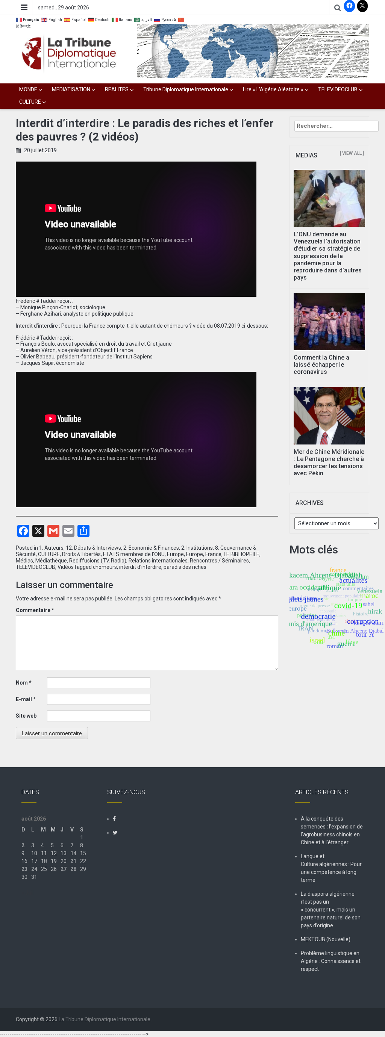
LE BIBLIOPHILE (241, 554)
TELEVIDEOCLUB (338, 89)
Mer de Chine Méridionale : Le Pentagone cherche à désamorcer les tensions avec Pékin (329, 462)
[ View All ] (352, 153)
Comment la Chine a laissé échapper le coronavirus (321, 364)
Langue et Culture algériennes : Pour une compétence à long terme (331, 868)
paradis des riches (185, 567)
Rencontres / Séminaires (219, 561)
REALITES (117, 89)
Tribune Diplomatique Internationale (185, 89)
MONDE (28, 89)
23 (24, 869)
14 (73, 853)
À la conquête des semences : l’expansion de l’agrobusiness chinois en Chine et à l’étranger (332, 830)
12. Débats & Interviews (93, 548)
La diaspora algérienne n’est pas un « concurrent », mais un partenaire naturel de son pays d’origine (331, 909)
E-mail (26, 699)
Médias (24, 561)
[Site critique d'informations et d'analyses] (253, 50)
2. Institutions (197, 548)
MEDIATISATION (71, 89)
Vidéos (66, 567)
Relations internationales (158, 561)
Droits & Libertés (81, 554)
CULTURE (30, 102)
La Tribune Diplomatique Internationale (104, 1019)
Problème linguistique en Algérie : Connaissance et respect (331, 961)
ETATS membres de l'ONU (134, 554)
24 (34, 869)
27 (64, 869)
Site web (26, 716)
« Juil (27, 893)
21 (73, 861)
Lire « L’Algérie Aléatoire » (273, 89)
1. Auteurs (51, 548)
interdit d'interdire (140, 567)
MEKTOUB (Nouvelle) (325, 939)
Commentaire (35, 610)
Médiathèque (51, 561)
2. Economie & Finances (151, 548)
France (213, 554)
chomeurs (105, 567)
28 (73, 869)
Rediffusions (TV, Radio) (97, 561)
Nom (24, 683)
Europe (175, 554)
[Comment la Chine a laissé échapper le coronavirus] (329, 321)
